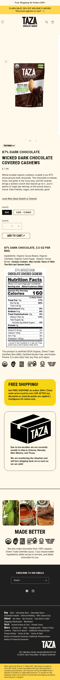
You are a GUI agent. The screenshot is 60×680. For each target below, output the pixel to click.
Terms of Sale (37, 633)
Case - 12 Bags (23, 212)
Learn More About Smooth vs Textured (19, 198)
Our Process (27, 619)
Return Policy (48, 628)
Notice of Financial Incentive (16, 636)
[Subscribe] (46, 580)
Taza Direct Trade (41, 619)
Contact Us (16, 628)
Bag (7, 212)
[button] (46, 22)
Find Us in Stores (20, 630)
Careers (7, 630)
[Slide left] (24, 141)
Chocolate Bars (22, 613)
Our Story (16, 619)
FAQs (25, 628)
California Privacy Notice (39, 630)
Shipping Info (34, 628)
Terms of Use (23, 633)
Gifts (12, 613)
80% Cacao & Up (43, 615)
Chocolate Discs (37, 613)
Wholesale (28, 621)
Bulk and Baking (28, 615)
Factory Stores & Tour (20, 625)
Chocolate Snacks (11, 615)
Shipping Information (13, 621)
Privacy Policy (10, 633)
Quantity (5, 221)
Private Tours (37, 625)
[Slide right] (36, 141)
